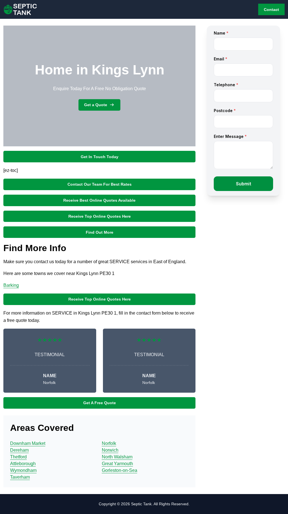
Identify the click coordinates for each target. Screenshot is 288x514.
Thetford (18, 456)
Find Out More (99, 232)
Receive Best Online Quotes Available (99, 200)
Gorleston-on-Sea (119, 470)
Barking (11, 285)
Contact (271, 9)
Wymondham (23, 470)
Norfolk (109, 443)
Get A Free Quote (99, 403)
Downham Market (27, 443)
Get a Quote (95, 105)
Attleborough (23, 463)
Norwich (110, 450)
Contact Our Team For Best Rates (100, 184)
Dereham (19, 450)
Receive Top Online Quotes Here (99, 216)
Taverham (20, 477)
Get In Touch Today (99, 156)
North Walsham (117, 456)
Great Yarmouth (117, 463)
